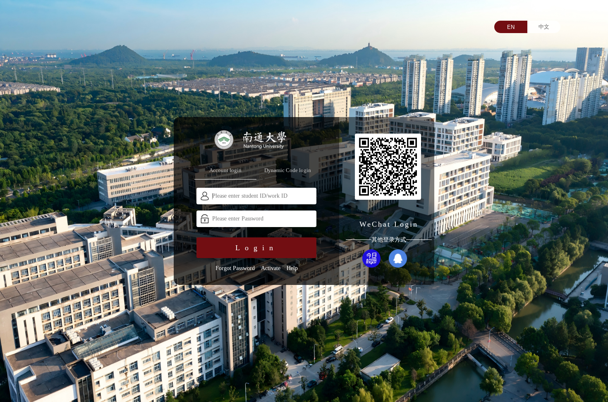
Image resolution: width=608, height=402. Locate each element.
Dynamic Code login (287, 170)
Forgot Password (235, 268)
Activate (270, 268)
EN (511, 27)
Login (256, 248)
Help (292, 268)
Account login (225, 170)
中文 (544, 27)
